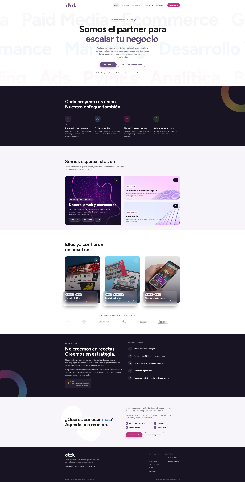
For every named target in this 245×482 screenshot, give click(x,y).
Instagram (81, 466)
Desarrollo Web (137, 5)
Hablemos (172, 5)
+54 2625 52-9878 (171, 458)
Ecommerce (125, 5)
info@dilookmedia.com (172, 461)
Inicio (116, 5)
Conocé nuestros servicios (131, 65)
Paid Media (149, 5)
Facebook (92, 466)
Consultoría (159, 5)
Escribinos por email (155, 435)
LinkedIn (70, 466)
